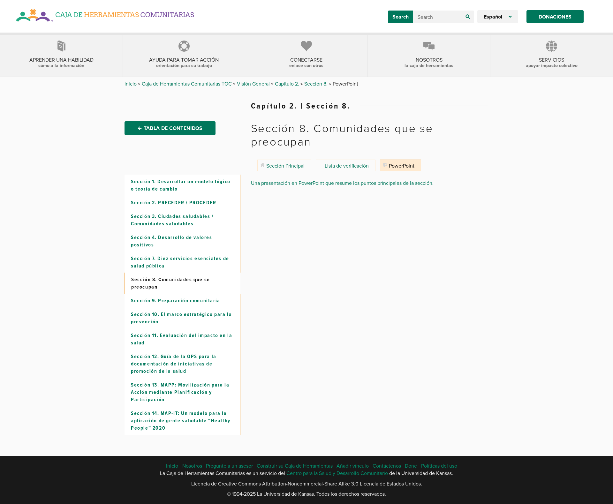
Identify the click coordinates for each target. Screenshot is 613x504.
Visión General (254, 83)
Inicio (131, 83)
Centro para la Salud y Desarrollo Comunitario (337, 473)
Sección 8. (316, 83)
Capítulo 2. (287, 83)
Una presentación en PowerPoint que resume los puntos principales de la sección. (342, 182)
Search (400, 16)
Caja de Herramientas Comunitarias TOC (187, 83)
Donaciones (555, 16)
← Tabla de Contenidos (170, 128)
